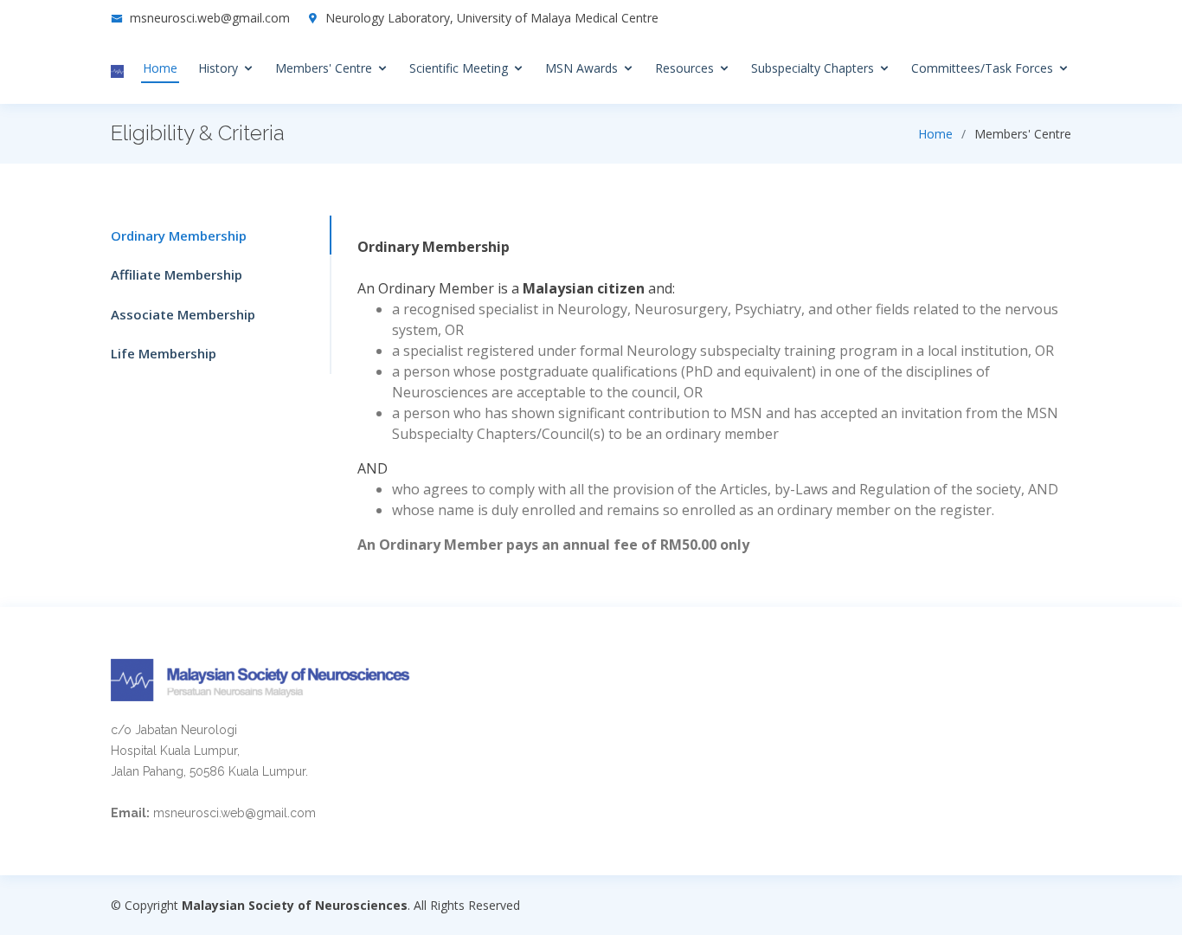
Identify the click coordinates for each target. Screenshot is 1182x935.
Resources (684, 68)
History (218, 68)
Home (160, 68)
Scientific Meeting (458, 68)
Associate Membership (183, 314)
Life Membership (163, 353)
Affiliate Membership (176, 274)
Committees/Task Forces (982, 68)
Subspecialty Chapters (812, 68)
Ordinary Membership (179, 235)
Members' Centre (323, 68)
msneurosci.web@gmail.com (210, 18)
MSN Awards (581, 68)
